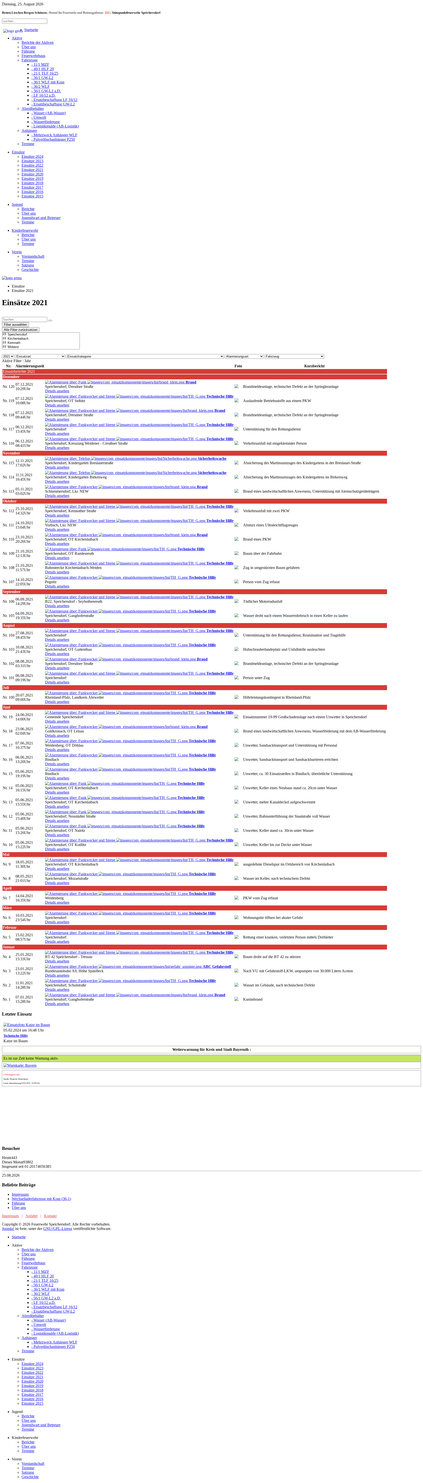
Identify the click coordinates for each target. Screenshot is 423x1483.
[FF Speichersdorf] (41, 335)
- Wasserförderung (45, 122)
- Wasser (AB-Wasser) (48, 113)
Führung (28, 51)
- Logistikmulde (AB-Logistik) (55, 126)
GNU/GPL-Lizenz (57, 1229)
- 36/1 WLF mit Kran (47, 82)
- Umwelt (38, 117)
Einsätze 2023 (32, 161)
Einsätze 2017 (32, 187)
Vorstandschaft (33, 256)
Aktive (17, 38)
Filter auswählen (15, 324)
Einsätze (18, 152)
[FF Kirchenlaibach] (41, 339)
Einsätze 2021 (32, 170)
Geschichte (30, 269)
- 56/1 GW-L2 (42, 78)
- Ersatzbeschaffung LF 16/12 (54, 100)
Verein (17, 252)
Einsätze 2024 (32, 156)
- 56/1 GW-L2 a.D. (46, 91)
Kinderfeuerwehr (25, 230)
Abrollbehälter (33, 108)
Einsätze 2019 (32, 178)
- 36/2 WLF (40, 86)
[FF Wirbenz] (41, 347)
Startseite (31, 30)
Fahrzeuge (30, 60)
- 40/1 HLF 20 (42, 69)
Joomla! (8, 1229)
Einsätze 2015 (32, 196)
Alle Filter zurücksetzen (20, 330)
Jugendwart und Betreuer (41, 218)
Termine (28, 144)
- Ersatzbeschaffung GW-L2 (53, 104)
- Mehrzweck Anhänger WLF (54, 135)
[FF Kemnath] (41, 343)
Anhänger (29, 130)
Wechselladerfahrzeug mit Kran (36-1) (41, 1199)
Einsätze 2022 (32, 165)
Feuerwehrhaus (33, 56)
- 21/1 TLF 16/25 (44, 73)
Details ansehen (57, 391)
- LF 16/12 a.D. (43, 95)
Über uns (29, 47)
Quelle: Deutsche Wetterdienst (15, 1079)
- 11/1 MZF (40, 64)
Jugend (17, 204)
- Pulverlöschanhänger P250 (53, 139)
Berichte (28, 209)
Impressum (20, 1194)
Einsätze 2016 (32, 192)
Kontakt (50, 1216)
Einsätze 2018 (32, 183)
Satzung (28, 265)
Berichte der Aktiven (38, 42)
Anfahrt (31, 1216)
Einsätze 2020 (32, 174)
